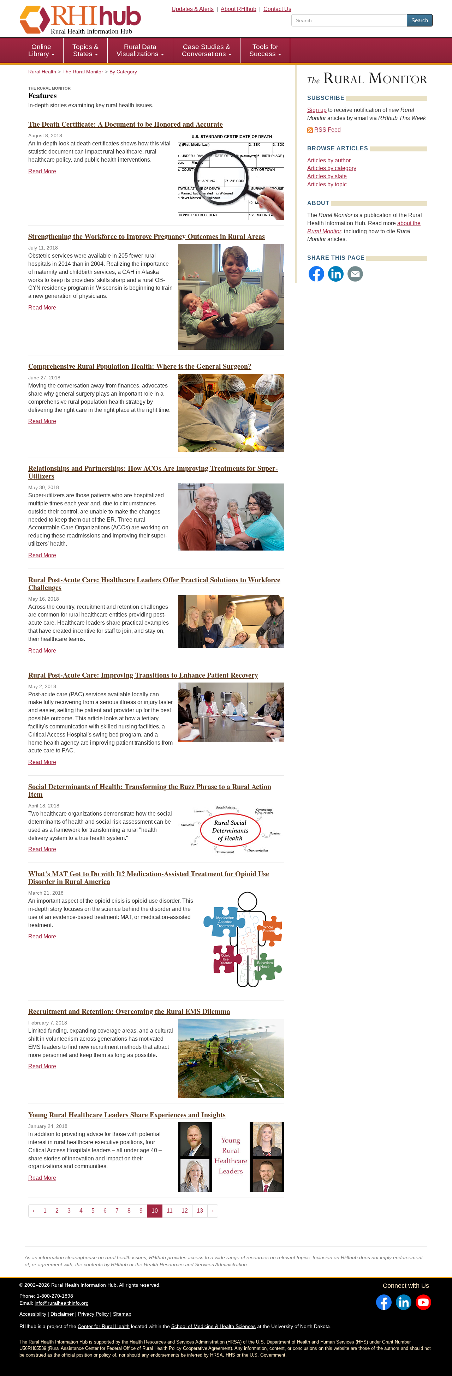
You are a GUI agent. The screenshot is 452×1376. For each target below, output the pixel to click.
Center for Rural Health (104, 1326)
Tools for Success (263, 50)
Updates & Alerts (193, 9)
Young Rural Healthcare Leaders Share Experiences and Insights (127, 1115)
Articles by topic (327, 184)
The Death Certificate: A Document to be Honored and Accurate (125, 124)
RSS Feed (327, 130)
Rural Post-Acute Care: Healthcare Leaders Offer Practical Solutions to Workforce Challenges (154, 584)
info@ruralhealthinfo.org (62, 1303)
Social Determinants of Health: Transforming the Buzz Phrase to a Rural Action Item (149, 790)
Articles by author (329, 160)
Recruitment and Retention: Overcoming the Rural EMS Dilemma (129, 1011)
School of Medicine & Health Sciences (213, 1326)
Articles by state (327, 176)
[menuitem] (41, 50)
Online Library (39, 50)
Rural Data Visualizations (138, 50)
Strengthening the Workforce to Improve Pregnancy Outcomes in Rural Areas (146, 236)
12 (185, 1211)
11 (170, 1211)
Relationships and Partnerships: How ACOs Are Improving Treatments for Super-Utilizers (153, 472)
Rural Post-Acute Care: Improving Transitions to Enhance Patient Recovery (143, 675)
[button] (316, 274)
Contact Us (277, 9)
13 (200, 1211)
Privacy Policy (93, 1314)
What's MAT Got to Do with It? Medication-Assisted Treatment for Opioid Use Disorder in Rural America (148, 878)
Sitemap (122, 1314)
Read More (42, 171)
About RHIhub (238, 9)
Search (419, 20)
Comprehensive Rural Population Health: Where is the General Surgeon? (139, 366)
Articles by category (331, 168)
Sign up (317, 110)
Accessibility (32, 1314)
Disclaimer (62, 1314)
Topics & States (85, 50)
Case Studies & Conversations (206, 50)
